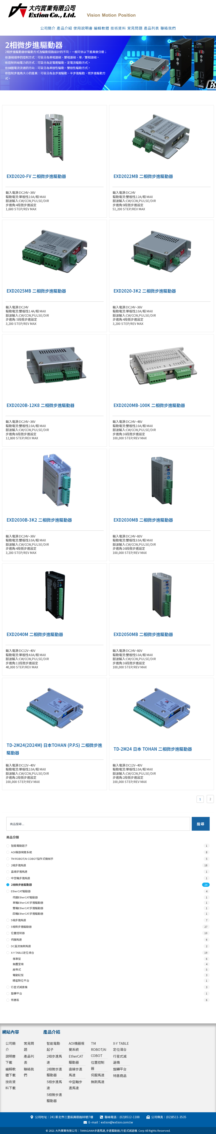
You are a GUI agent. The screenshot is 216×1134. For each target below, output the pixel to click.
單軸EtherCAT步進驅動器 (28, 903)
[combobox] (98, 824)
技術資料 (118, 28)
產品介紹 (64, 28)
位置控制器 (18, 933)
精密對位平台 (21, 980)
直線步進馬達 (19, 871)
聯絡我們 (168, 28)
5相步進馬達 (18, 920)
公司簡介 (48, 28)
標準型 (17, 959)
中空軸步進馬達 (20, 878)
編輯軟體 (101, 28)
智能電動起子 (19, 846)
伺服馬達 (16, 939)
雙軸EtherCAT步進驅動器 (28, 908)
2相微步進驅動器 (21, 885)
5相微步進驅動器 (21, 927)
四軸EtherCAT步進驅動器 (28, 914)
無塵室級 (18, 964)
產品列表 (151, 28)
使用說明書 (83, 28)
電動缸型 (18, 975)
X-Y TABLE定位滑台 (22, 953)
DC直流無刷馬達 (21, 946)
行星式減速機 (19, 987)
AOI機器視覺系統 (21, 852)
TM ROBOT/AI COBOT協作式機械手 (32, 859)
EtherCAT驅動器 (21, 891)
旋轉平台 (16, 993)
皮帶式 (17, 969)
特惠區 (15, 1000)
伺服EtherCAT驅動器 (25, 897)
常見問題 (135, 28)
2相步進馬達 (18, 865)
